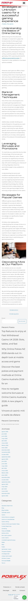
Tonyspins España (6, 551)
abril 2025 (4, 468)
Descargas (6, 590)
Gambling (4, 528)
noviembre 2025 (6, 452)
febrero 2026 (5, 445)
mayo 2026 (4, 438)
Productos (6, 587)
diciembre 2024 (6, 477)
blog (3, 508)
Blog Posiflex (5, 510)
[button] (24, 3)
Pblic (3, 544)
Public (4, 24)
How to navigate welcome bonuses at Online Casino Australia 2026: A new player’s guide (14, 397)
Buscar (3, 318)
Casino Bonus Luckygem (8, 517)
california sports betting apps (10, 58)
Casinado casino (6, 512)
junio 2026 (4, 436)
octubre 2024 (5, 479)
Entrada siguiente (14, 314)
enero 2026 (4, 447)
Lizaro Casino (5, 537)
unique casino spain (7, 556)
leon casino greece (6, 535)
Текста (3, 563)
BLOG (14, 590)
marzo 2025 (5, 470)
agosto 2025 (5, 459)
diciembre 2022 (6, 493)
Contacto (22, 590)
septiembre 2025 (6, 456)
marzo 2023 (5, 491)
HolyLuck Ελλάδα (6, 530)
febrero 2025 (5, 472)
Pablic (3, 542)
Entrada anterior (14, 310)
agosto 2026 (5, 431)
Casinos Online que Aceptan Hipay (11, 524)
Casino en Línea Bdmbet (8, 519)
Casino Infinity (5, 521)
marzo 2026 (5, 443)
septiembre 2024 (6, 482)
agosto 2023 (5, 484)
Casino (3, 514)
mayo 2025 (4, 466)
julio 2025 (4, 461)
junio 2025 (4, 463)
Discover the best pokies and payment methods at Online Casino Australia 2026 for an (13, 375)
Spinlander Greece (6, 549)
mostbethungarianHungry (8, 540)
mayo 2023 (4, 486)
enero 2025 (4, 475)
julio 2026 (4, 434)
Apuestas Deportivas (7, 505)
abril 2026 (4, 440)
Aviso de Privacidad (14, 594)
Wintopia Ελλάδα (6, 560)
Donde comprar (20, 587)
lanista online (5, 533)
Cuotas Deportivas (6, 526)
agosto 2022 (5, 495)
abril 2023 (4, 489)
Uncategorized (5, 553)
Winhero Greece (6, 558)
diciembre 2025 (6, 450)
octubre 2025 (5, 454)
